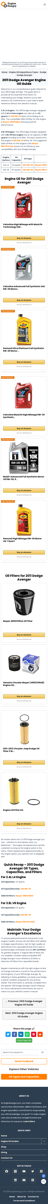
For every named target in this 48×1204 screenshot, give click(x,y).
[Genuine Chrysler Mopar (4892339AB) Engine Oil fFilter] (24, 664)
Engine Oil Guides (10, 1141)
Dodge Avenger (24, 75)
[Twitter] (33, 1171)
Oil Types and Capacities (24, 1076)
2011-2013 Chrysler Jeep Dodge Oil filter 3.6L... (21, 750)
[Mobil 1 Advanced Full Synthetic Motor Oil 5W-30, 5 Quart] (24, 458)
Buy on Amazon (24, 238)
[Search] (42, 1052)
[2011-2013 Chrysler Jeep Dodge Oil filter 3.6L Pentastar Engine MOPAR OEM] (24, 730)
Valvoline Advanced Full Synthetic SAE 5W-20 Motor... (24, 287)
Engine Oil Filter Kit (13, 810)
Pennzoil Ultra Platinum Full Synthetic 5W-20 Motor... (23, 349)
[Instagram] (15, 1171)
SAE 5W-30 (18, 140)
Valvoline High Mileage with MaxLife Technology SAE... (22, 225)
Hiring (4, 1152)
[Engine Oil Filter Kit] (24, 791)
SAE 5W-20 (16, 116)
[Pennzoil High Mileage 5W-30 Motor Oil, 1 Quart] (24, 520)
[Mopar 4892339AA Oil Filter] (24, 602)
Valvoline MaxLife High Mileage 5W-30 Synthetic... (24, 416)
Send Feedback (24, 1061)
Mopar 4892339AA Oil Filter (18, 621)
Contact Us (7, 1158)
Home (4, 72)
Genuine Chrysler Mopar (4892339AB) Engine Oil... (23, 684)
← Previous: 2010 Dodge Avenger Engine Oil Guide (24, 1003)
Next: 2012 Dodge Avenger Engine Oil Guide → (24, 1015)
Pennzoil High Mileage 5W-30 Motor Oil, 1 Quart (22, 540)
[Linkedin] (15, 1180)
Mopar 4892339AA (11, 122)
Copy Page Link (24, 1040)
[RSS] (33, 1180)
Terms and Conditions (24, 1200)
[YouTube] (24, 1171)
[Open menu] (44, 4)
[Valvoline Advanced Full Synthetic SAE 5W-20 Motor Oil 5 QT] (24, 268)
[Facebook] (7, 1171)
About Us (21, 1196)
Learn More (29, 1121)
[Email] (24, 1180)
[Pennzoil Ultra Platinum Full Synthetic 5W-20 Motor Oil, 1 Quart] (24, 330)
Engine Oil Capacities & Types (23, 72)
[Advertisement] (24, 34)
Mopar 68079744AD (25, 922)
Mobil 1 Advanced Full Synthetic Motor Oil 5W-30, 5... (23, 478)
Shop (3, 1146)
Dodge (43, 72)
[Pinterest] (41, 1171)
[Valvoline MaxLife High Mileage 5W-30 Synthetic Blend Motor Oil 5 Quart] (24, 396)
